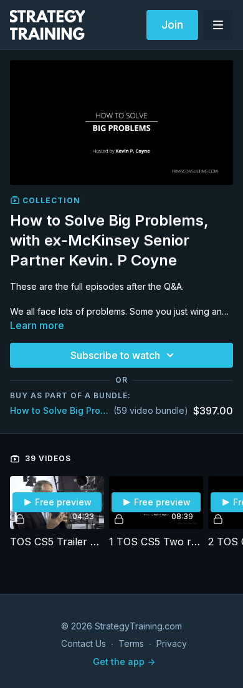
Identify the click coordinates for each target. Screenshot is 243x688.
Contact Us (83, 643)
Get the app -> (124, 661)
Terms (131, 643)
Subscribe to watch (115, 355)
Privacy (171, 643)
